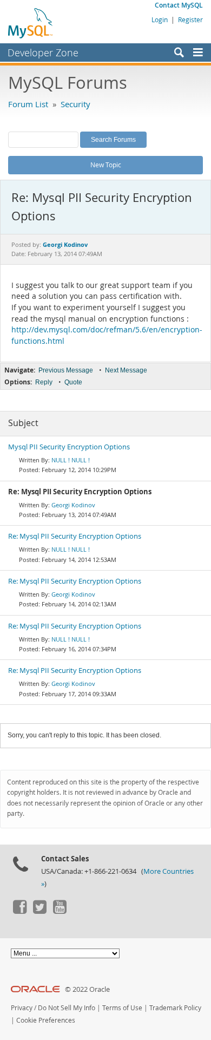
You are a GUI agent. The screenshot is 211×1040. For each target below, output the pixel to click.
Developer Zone (43, 52)
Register (190, 19)
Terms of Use (122, 1008)
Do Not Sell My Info (66, 1008)
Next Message (126, 370)
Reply (43, 382)
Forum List (28, 104)
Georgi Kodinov (73, 505)
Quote (73, 382)
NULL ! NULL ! (70, 460)
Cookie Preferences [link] (45, 1020)
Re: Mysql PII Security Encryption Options (74, 536)
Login (159, 19)
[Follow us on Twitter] (39, 911)
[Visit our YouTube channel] (59, 911)
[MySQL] (30, 22)
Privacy (21, 1008)
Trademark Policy (175, 1008)
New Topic (105, 164)
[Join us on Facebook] (19, 911)
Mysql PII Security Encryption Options (69, 447)
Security (75, 104)
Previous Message (65, 370)
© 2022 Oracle (87, 989)
